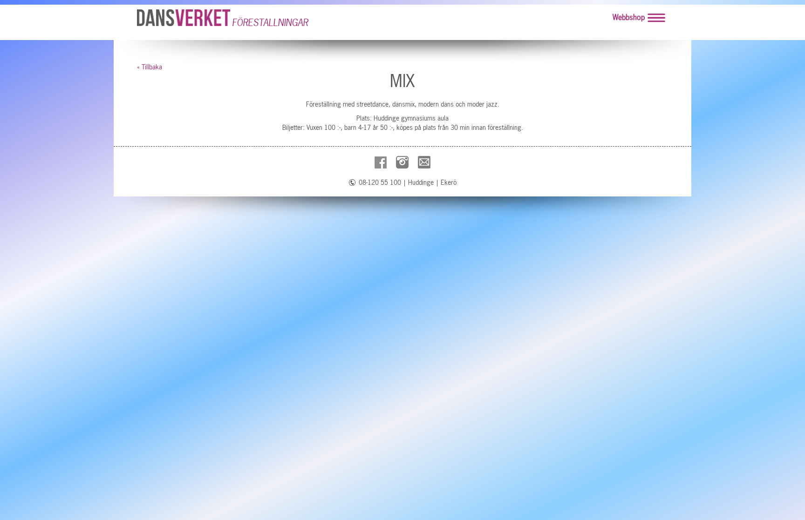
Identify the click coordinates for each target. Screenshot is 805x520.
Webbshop (629, 17)
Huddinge (421, 182)
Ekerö (449, 182)
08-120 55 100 (380, 182)
